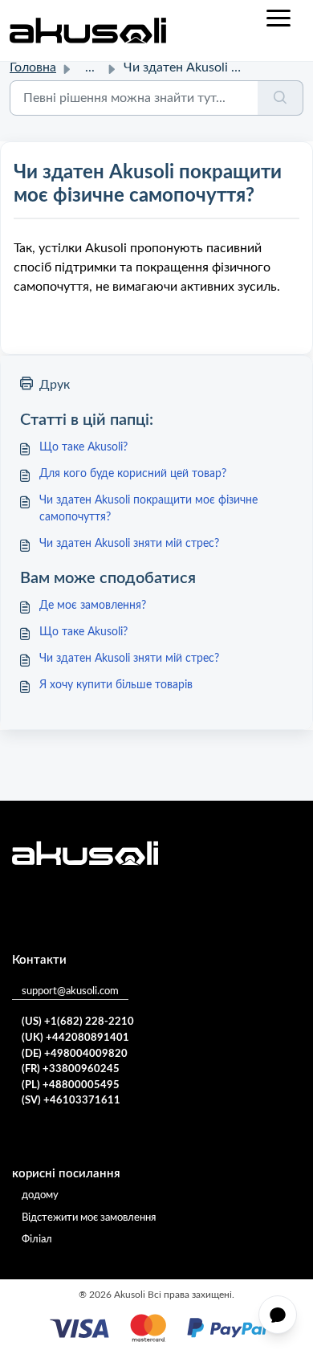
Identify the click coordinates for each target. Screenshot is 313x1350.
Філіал (37, 1239)
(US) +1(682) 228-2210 (78, 1022)
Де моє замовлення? (92, 605)
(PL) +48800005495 (71, 1085)
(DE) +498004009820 (75, 1054)
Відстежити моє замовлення (89, 1218)
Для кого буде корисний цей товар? (132, 473)
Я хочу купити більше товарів (116, 685)
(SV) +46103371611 (71, 1100)
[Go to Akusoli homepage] (88, 30)
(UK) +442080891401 (75, 1038)
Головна (33, 67)
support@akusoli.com (70, 991)
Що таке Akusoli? (83, 447)
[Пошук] (280, 98)
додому (40, 1195)
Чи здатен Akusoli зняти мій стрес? (129, 543)
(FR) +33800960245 (71, 1069)
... (90, 67)
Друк (54, 384)
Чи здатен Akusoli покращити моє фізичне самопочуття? (148, 509)
